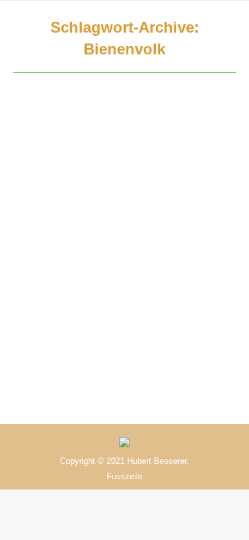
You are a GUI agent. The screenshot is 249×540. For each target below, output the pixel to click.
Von (75, 197)
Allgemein (47, 182)
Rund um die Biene (105, 182)
